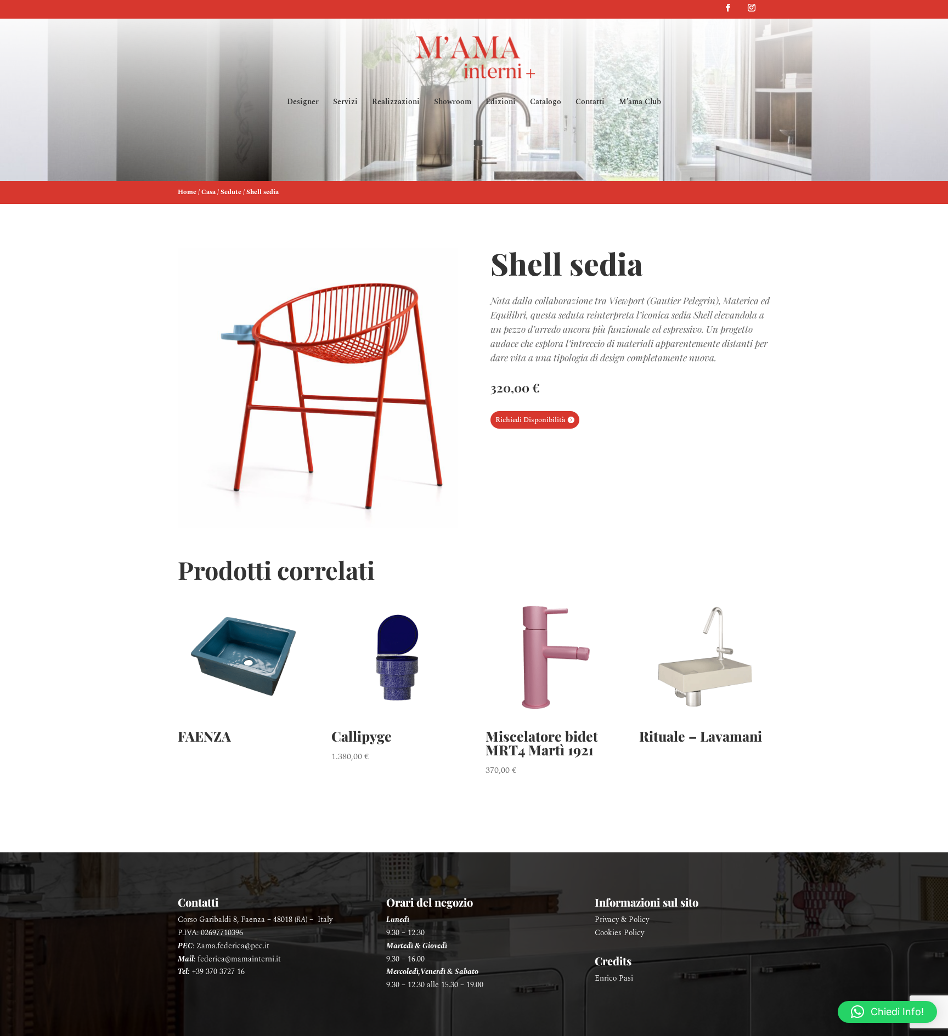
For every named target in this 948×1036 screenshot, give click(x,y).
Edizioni (501, 102)
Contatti (590, 102)
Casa (208, 192)
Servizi (345, 102)
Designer (303, 102)
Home (187, 192)
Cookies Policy (619, 932)
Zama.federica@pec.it (232, 946)
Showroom (452, 102)
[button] (887, 1012)
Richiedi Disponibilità (530, 419)
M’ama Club (640, 102)
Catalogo (545, 102)
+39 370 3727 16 (218, 971)
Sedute (231, 192)
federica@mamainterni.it (239, 959)
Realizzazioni (396, 102)
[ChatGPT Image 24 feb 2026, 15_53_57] (318, 525)
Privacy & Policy (622, 919)
